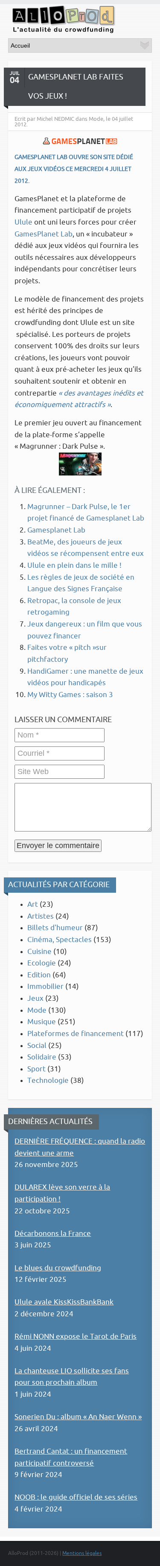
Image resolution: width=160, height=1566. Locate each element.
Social (37, 1045)
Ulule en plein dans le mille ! (74, 565)
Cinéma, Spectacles (59, 939)
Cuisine (39, 951)
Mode (37, 1010)
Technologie (48, 1080)
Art (32, 904)
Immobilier (45, 986)
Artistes (40, 916)
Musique (41, 1021)
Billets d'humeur (55, 927)
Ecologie (41, 963)
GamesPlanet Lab (44, 234)
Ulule (23, 222)
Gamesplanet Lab (56, 530)
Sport (36, 1069)
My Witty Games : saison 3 (70, 694)
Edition (39, 975)
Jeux (35, 998)
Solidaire (41, 1057)
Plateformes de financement (75, 1033)
